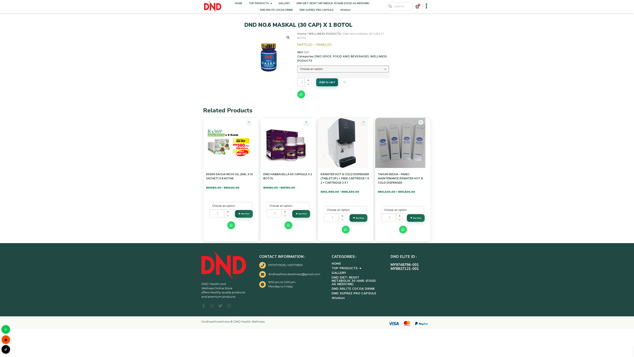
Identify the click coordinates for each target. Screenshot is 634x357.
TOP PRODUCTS (259, 3)
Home (301, 33)
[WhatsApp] (301, 94)
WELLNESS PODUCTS (324, 33)
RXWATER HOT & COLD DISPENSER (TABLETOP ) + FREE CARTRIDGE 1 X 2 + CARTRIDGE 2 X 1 (345, 178)
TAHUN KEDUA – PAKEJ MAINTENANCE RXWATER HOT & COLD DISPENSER (400, 178)
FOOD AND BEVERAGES (351, 56)
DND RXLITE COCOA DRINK (276, 10)
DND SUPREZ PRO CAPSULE (316, 10)
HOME (238, 3)
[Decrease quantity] (308, 84)
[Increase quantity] (308, 80)
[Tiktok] (5, 349)
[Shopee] (5, 339)
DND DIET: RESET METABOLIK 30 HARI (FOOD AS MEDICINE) (333, 3)
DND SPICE (322, 56)
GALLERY (284, 3)
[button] (288, 37)
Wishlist (345, 10)
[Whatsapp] (5, 329)
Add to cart (327, 82)
